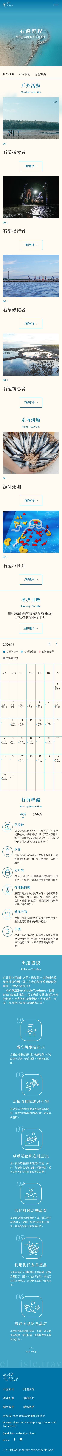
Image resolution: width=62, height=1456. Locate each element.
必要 (23, 814)
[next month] (56, 644)
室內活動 (24, 74)
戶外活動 (9, 74)
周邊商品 (29, 1389)
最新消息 (29, 1398)
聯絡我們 (29, 1407)
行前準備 (40, 74)
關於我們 (8, 1407)
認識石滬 (8, 1398)
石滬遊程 (8, 1389)
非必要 (37, 814)
